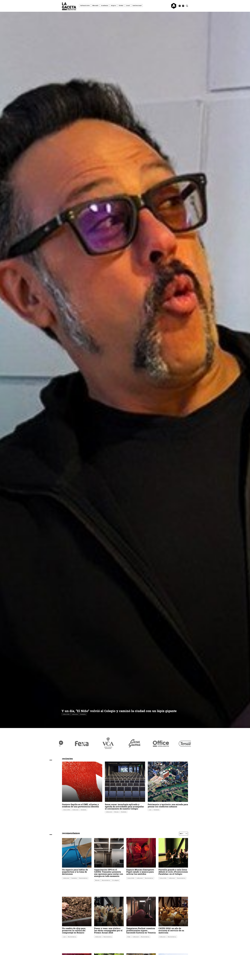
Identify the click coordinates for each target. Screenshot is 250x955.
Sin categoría (115, 880)
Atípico (113, 5)
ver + (181, 833)
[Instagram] (180, 6)
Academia (104, 5)
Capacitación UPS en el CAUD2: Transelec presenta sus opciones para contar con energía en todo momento (108, 873)
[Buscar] (187, 6)
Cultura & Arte (85, 5)
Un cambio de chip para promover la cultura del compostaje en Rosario (73, 930)
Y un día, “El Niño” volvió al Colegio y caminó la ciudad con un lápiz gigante (119, 711)
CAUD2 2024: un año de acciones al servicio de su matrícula (171, 930)
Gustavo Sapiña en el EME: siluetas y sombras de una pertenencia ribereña (80, 805)
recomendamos (71, 833)
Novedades (83, 714)
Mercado (95, 5)
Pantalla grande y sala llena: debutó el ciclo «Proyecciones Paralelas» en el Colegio (173, 872)
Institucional (137, 5)
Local (128, 5)
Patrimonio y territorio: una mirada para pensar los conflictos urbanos (168, 805)
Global (121, 5)
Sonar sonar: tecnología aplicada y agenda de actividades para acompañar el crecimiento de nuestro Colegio (124, 806)
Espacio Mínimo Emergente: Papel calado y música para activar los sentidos (140, 872)
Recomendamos (83, 878)
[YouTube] (183, 6)
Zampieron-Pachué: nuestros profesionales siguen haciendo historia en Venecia (141, 930)
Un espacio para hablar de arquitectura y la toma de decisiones (75, 872)
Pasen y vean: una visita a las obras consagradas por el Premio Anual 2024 (108, 930)
